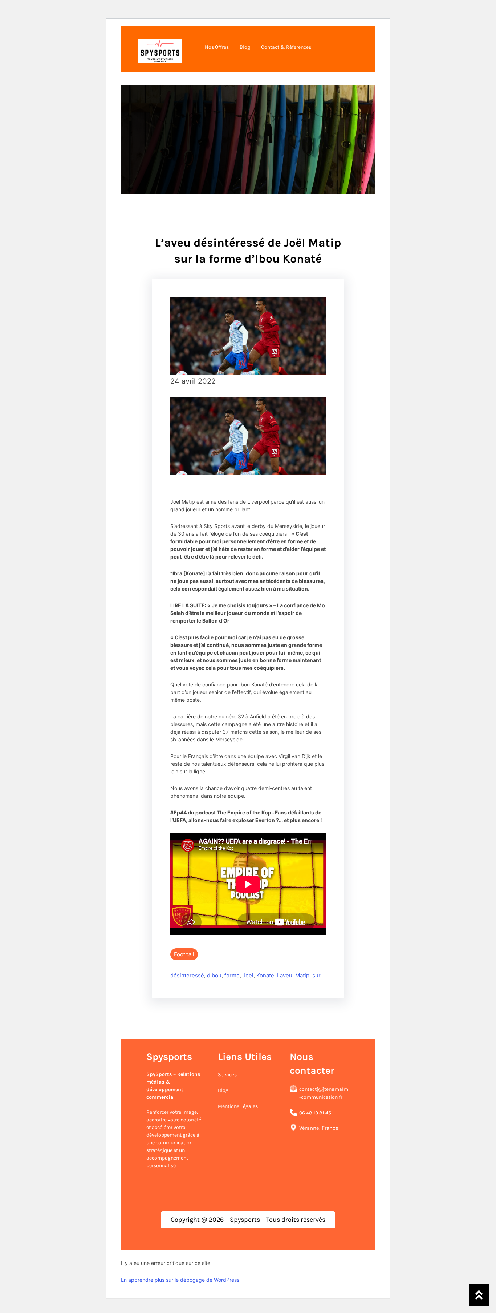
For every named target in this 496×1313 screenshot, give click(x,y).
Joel (248, 975)
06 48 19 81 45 (315, 1113)
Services (227, 1075)
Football (184, 954)
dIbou (214, 975)
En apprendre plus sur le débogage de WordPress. (181, 1280)
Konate (265, 975)
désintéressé (187, 975)
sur (316, 975)
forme (232, 975)
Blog (223, 1090)
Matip (302, 975)
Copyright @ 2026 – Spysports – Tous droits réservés (248, 1220)
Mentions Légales (238, 1106)
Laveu (284, 975)
